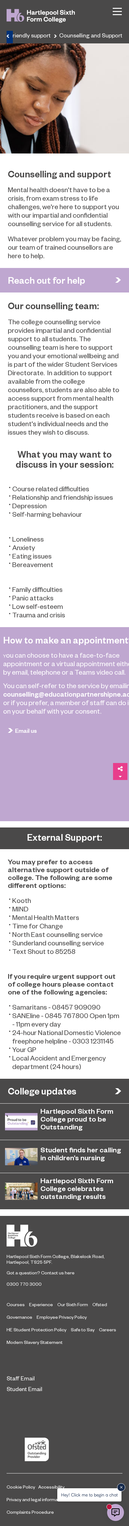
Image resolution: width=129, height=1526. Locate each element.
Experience (41, 1304)
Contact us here (58, 1272)
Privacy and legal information (36, 1499)
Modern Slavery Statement (35, 1342)
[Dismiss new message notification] (121, 1487)
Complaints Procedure (30, 1512)
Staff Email (21, 1378)
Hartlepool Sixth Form (64, 1236)
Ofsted (99, 1304)
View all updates (118, 1091)
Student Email (24, 1388)
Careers (107, 1329)
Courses (16, 1304)
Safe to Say (83, 1329)
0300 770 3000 (24, 1284)
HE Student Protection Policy (36, 1329)
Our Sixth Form (72, 1304)
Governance (19, 1317)
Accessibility (51, 1487)
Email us (26, 730)
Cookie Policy (21, 1487)
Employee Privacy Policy (62, 1317)
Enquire (118, 280)
